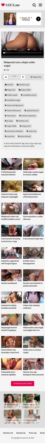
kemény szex (23, 121)
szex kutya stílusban (15, 131)
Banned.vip (20, 433)
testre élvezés (25, 136)
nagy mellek (11, 126)
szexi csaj (32, 131)
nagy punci (26, 126)
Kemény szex (24, 85)
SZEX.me (12, 5)
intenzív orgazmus (28, 116)
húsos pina (11, 116)
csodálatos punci (29, 95)
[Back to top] (40, 437)
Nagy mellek (25, 90)
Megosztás (36, 77)
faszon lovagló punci (15, 105)
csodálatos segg (13, 100)
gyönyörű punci (32, 111)
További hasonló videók (23, 384)
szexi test (10, 136)
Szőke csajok (12, 95)
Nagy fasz (11, 90)
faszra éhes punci (14, 111)
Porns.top (33, 433)
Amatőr (10, 85)
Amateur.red (8, 433)
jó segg (10, 121)
